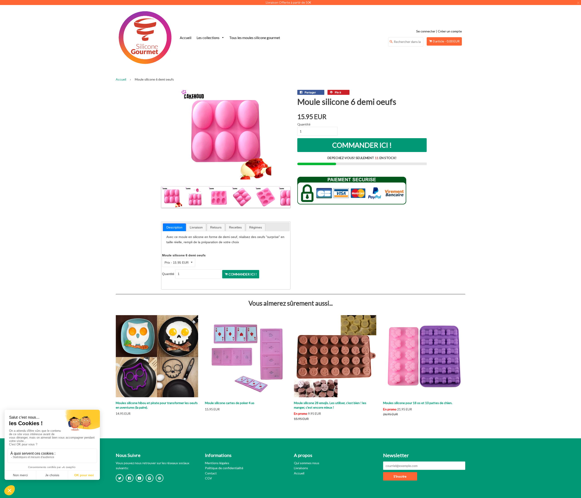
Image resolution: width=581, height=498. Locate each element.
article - (446, 41)
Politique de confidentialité (224, 468)
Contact (211, 473)
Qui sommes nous (306, 463)
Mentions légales (217, 463)
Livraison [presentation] (196, 227)
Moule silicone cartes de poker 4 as (229, 403)
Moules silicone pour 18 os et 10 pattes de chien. (417, 403)
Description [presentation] (174, 227)
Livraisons (301, 468)
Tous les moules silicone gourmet (254, 37)
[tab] (174, 227)
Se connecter (425, 31)
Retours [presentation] (216, 227)
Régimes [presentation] (255, 227)
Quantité (168, 274)
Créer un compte (450, 31)
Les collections (208, 37)
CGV (208, 478)
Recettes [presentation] (235, 227)
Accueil (185, 37)
